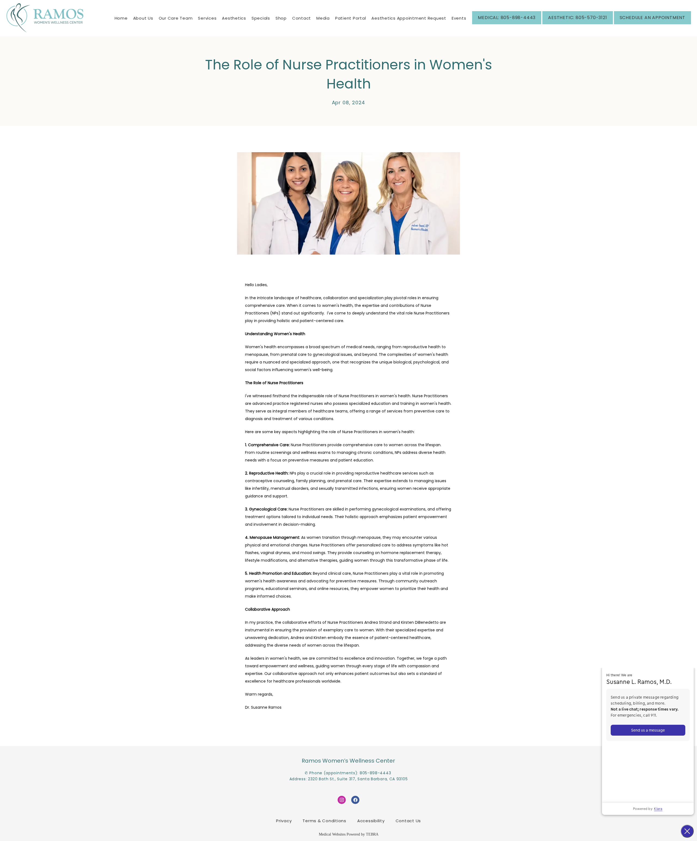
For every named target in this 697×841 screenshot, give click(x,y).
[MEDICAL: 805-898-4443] (507, 24)
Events (459, 18)
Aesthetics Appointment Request (408, 18)
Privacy (284, 821)
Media (323, 18)
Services (207, 18)
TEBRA (372, 834)
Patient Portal (350, 18)
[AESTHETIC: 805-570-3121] (577, 24)
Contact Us (408, 821)
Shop (281, 18)
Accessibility (371, 821)
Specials (261, 18)
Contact (301, 18)
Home (121, 18)
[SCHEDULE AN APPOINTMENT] (652, 24)
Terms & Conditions (324, 821)
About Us (143, 18)
